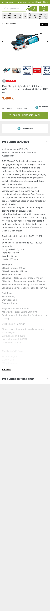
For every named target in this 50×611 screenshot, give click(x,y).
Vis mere (6, 369)
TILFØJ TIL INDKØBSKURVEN (25, 115)
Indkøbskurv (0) (44, 8)
